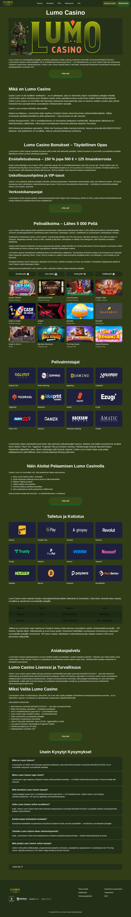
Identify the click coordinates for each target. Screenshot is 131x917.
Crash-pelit (78, 274)
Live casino (49, 274)
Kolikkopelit (107, 274)
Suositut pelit (21, 274)
